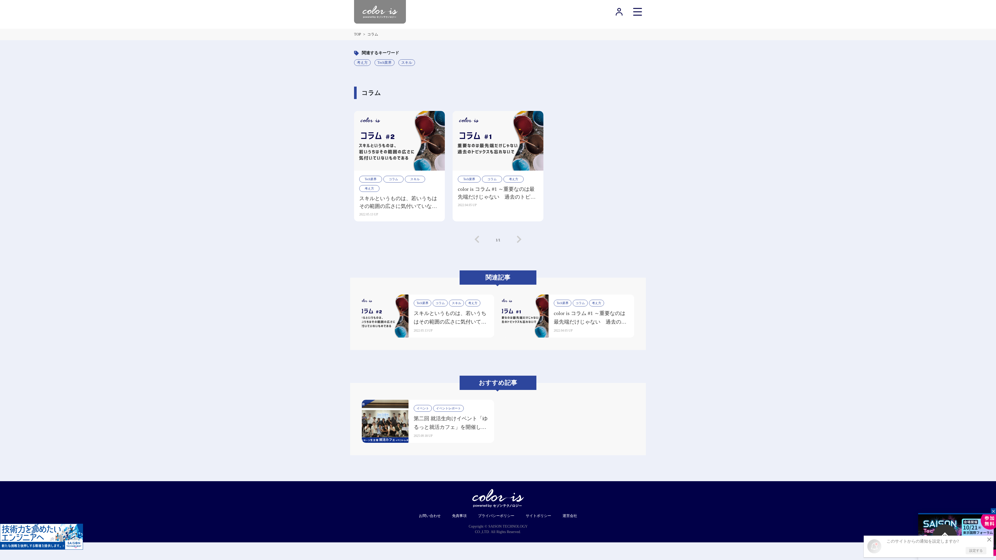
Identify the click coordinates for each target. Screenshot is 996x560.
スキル (406, 63)
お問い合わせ (430, 516)
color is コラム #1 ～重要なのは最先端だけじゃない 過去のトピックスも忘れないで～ (497, 193)
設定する (976, 550)
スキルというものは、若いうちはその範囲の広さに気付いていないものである (398, 202)
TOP (357, 34)
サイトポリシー (538, 516)
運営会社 (570, 516)
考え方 (362, 63)
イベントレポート (448, 408)
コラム (393, 179)
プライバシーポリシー (496, 516)
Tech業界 (384, 63)
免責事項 (459, 516)
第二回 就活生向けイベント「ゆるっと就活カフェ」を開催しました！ (451, 427)
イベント (423, 408)
